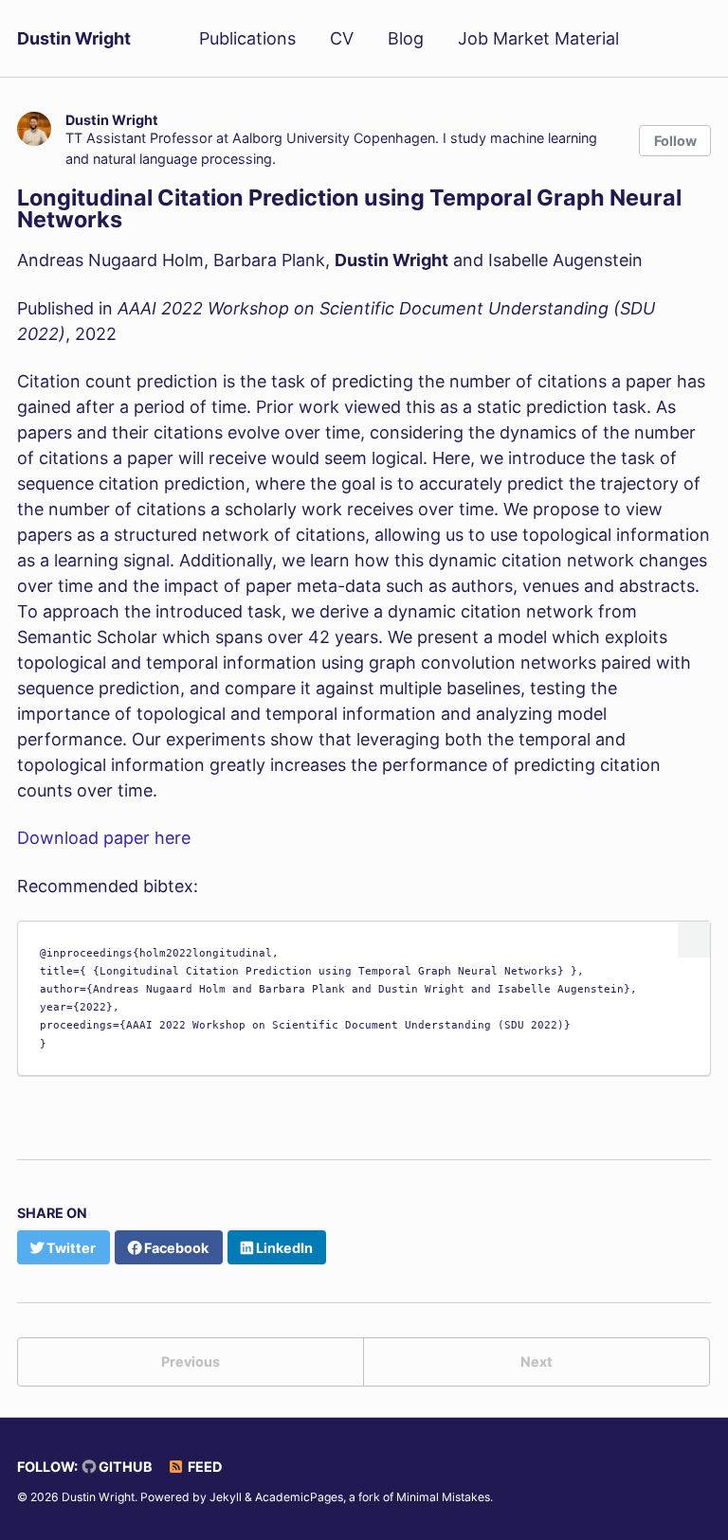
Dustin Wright (74, 38)
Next (536, 1361)
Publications (247, 38)
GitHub (124, 1467)
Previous (190, 1361)
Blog (406, 38)
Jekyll (225, 1497)
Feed (203, 1467)
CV (342, 38)
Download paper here (104, 838)
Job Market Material (538, 38)
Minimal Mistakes (443, 1497)
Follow (675, 141)
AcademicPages (299, 1497)
